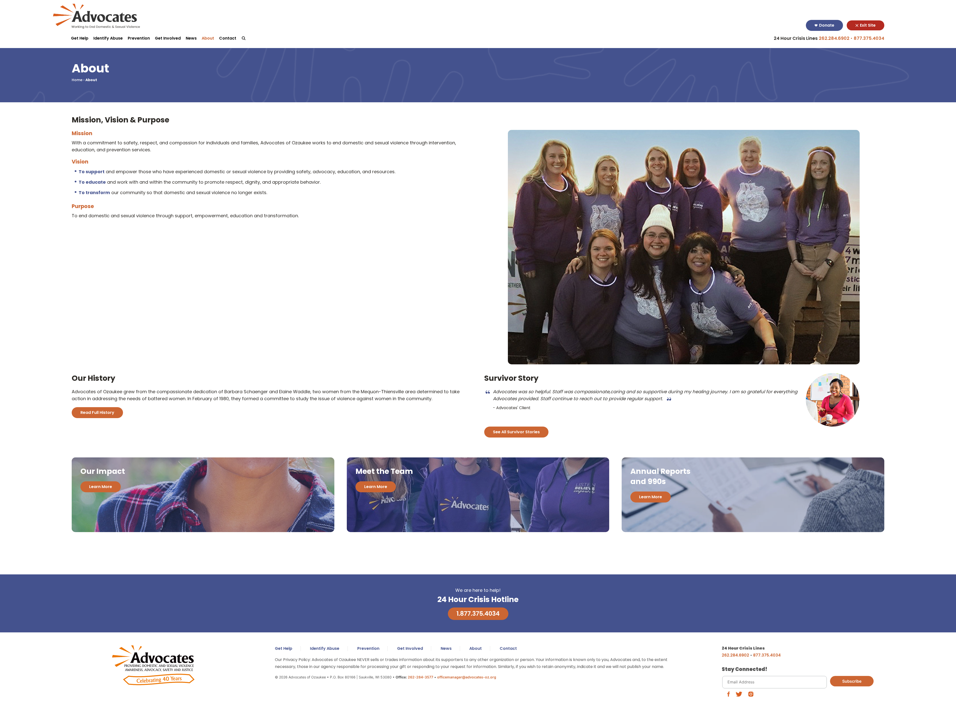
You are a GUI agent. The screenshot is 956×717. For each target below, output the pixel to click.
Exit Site (867, 25)
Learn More (100, 487)
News (191, 38)
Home (77, 79)
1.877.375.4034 (478, 613)
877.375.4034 (869, 38)
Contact (227, 38)
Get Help (79, 38)
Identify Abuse (108, 38)
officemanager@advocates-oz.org (466, 677)
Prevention (139, 38)
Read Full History (97, 412)
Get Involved (168, 38)
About (208, 38)
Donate (826, 25)
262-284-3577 (420, 677)
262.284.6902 (834, 38)
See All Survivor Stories (516, 432)
